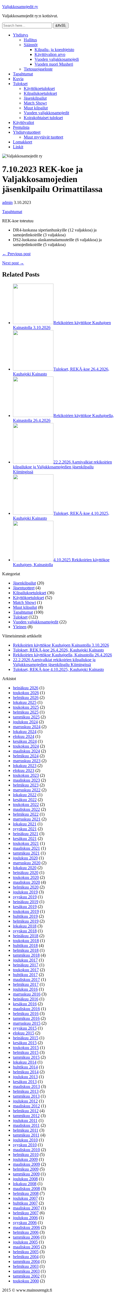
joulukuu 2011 (25, 1120)
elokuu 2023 (23, 770)
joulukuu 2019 (25, 892)
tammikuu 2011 (26, 1135)
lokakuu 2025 (24, 702)
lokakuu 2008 (24, 1183)
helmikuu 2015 (26, 1052)
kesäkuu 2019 (25, 906)
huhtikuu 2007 (25, 1203)
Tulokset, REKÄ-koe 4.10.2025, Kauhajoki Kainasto (58, 669)
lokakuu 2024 (24, 731)
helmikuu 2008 (26, 1193)
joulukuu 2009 (25, 1159)
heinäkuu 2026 (25, 688)
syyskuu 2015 (25, 1028)
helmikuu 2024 (26, 756)
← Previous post (16, 253)
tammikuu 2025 (26, 717)
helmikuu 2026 (26, 697)
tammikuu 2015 (26, 1057)
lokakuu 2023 (24, 765)
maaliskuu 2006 (26, 1227)
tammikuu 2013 (26, 1096)
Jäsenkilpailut (35, 98)
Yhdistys (20, 35)
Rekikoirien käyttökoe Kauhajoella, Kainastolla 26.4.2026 (62, 655)
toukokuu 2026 (26, 692)
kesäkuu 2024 (25, 741)
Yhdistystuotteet (26, 132)
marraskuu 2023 (26, 760)
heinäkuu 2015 (25, 1038)
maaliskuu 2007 (26, 1208)
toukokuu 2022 (26, 804)
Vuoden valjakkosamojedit (46, 112)
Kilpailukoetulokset (40, 93)
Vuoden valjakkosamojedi (57, 59)
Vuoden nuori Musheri (54, 64)
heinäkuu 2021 (25, 833)
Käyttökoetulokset (39, 88)
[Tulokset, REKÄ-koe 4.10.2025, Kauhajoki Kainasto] (33, 513)
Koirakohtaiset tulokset (43, 117)
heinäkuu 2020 (25, 872)
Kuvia (18, 78)
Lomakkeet (22, 142)
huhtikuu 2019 (25, 916)
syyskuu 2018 (25, 931)
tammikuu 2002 (26, 1276)
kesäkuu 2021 (25, 838)
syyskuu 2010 (25, 1145)
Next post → (13, 263)
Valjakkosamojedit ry (20, 6)
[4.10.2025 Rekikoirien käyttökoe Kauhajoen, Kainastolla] (33, 559)
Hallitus (30, 40)
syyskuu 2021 (25, 828)
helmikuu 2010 (26, 1154)
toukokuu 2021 (26, 843)
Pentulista (21, 127)
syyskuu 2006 (25, 1222)
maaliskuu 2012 (26, 1106)
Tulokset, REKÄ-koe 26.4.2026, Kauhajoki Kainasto (58, 650)
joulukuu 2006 (25, 1217)
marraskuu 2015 (26, 1023)
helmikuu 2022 (26, 814)
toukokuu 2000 (26, 1281)
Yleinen (19, 626)
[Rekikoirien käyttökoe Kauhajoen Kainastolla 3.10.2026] (33, 322)
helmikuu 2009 (26, 1169)
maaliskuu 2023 (26, 780)
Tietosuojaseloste (38, 69)
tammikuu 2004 (26, 1261)
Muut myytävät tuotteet (43, 137)
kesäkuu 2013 (25, 1081)
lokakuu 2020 (24, 867)
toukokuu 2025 (26, 707)
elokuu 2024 (23, 736)
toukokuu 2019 (26, 911)
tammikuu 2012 (26, 1115)
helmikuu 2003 (26, 1266)
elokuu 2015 (23, 1033)
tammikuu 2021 (26, 853)
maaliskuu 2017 (26, 979)
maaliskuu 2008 (26, 1188)
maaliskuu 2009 (26, 1164)
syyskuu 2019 (25, 897)
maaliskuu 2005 (26, 1247)
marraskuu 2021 (26, 819)
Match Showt (35, 103)
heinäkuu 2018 (25, 935)
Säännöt (30, 44)
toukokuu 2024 (26, 746)
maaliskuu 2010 (26, 1149)
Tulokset (20, 83)
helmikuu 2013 (26, 1091)
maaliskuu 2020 (26, 882)
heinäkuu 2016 (25, 999)
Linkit (18, 147)
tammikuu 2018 (26, 955)
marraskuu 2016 (26, 994)
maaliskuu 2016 (26, 1008)
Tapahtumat (23, 74)
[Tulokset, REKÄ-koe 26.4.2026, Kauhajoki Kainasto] (33, 369)
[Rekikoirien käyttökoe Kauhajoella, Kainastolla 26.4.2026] (33, 415)
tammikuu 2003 (26, 1271)
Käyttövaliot (23, 122)
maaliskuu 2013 (26, 1086)
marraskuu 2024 (26, 726)
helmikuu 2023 (26, 785)
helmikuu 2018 (26, 950)
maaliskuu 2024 (26, 751)
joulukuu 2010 (25, 1140)
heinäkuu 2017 (25, 965)
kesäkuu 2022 (25, 799)
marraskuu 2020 (26, 863)
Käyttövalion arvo (50, 54)
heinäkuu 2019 (25, 901)
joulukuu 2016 (25, 989)
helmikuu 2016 (26, 1013)
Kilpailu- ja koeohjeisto (54, 49)
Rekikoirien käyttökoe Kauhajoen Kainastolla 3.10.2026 (61, 645)
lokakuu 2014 (24, 1062)
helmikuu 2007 (26, 1213)
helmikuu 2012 (26, 1110)
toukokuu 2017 (26, 969)
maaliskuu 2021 (26, 848)
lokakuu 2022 (24, 794)
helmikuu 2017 (26, 984)
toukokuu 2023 (26, 775)
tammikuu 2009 (26, 1174)
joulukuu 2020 (25, 858)
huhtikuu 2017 (25, 974)
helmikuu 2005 (26, 1251)
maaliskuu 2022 (26, 809)
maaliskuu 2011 (26, 1125)
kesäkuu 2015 (25, 1042)
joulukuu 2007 (25, 1198)
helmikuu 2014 (26, 1072)
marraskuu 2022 (26, 790)
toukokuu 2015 (26, 1047)
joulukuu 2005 (25, 1242)
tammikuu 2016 (26, 1018)
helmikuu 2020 (26, 887)
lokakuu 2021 (24, 824)
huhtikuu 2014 (25, 1067)
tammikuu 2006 (26, 1237)
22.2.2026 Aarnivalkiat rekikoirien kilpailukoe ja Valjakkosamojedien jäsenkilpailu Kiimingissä (62, 467)
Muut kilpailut (36, 108)
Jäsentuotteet (24, 588)
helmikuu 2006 (26, 1232)
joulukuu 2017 (25, 960)
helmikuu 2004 (26, 1256)
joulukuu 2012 (25, 1101)
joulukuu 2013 (25, 1076)
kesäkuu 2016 (25, 1004)
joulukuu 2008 (25, 1179)
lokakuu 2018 (24, 926)
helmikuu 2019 (26, 921)
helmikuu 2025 (26, 712)
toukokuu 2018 (26, 940)
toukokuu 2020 (26, 877)
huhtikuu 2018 (25, 945)
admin (7, 202)
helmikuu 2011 (25, 1130)
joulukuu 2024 (25, 722)
